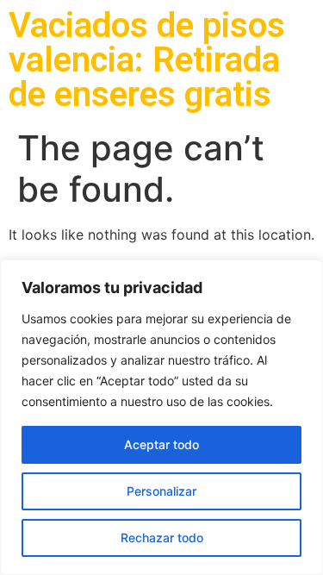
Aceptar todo (161, 444)
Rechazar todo (162, 537)
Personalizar (161, 491)
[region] (161, 417)
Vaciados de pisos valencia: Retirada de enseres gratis (147, 60)
